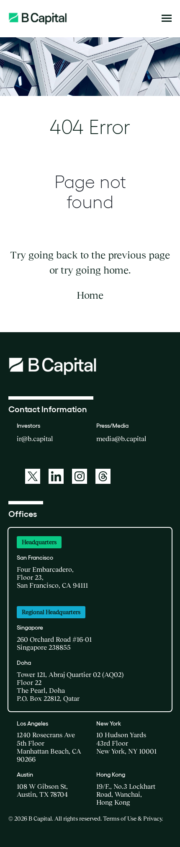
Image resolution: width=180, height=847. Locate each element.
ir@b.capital (35, 438)
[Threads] (103, 476)
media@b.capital (121, 438)
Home (90, 295)
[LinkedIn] (56, 476)
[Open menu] (167, 18)
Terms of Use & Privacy (132, 818)
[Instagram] (79, 476)
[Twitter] (32, 476)
